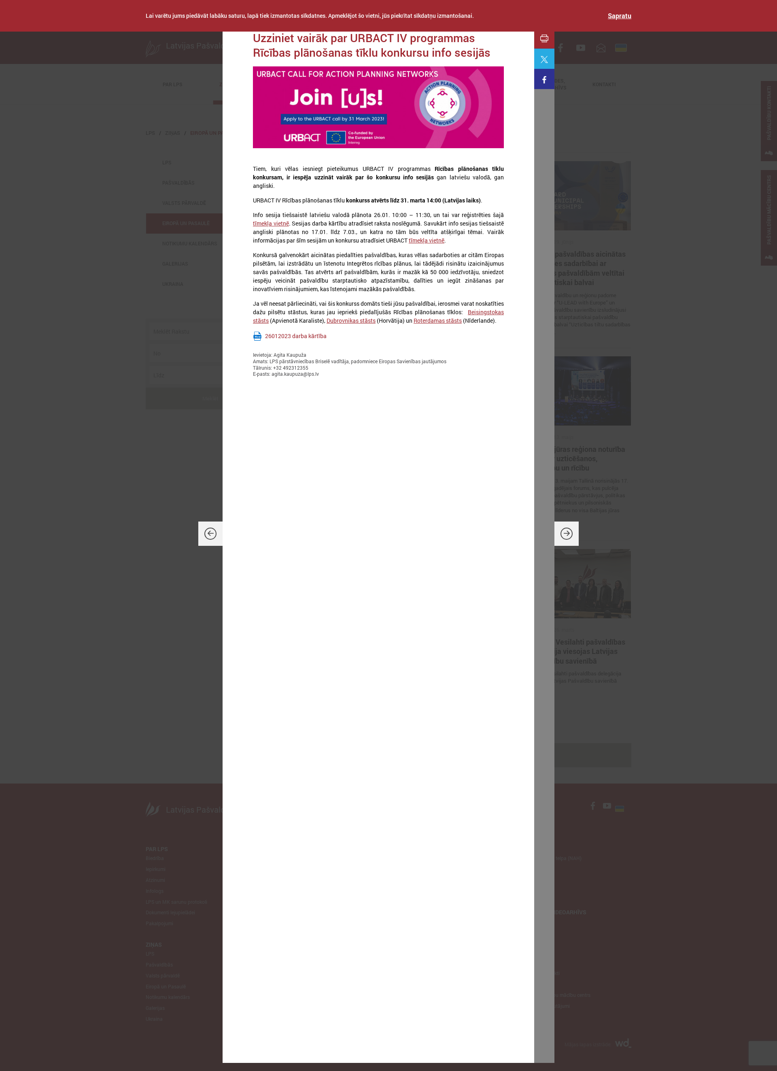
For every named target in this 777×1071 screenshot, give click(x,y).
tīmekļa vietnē (271, 223)
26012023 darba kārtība (296, 336)
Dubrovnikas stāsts (351, 320)
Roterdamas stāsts (438, 320)
